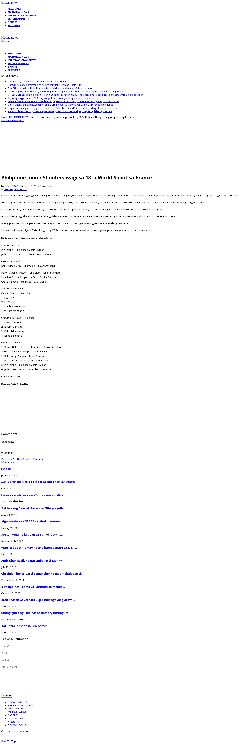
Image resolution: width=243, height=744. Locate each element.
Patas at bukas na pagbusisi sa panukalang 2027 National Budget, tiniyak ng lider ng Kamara (60, 111)
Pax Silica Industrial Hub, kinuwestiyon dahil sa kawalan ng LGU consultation (50, 88)
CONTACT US (15, 718)
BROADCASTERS (17, 702)
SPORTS (13, 22)
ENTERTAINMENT (18, 18)
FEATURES (14, 25)
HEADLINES (14, 8)
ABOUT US (14, 721)
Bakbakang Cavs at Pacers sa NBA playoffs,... (34, 508)
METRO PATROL (17, 711)
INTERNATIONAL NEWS (22, 15)
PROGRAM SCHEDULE (21, 705)
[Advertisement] (121, 148)
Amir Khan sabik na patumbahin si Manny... (32, 561)
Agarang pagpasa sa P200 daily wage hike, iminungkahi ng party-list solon (49, 98)
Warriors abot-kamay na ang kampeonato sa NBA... (39, 548)
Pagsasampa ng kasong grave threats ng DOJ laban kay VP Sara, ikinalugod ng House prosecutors (63, 108)
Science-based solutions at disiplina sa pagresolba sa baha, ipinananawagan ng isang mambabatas (63, 101)
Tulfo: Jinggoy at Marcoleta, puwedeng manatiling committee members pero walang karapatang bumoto (67, 91)
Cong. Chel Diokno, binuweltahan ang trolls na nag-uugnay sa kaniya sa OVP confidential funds (60, 104)
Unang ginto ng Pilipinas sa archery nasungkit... (35, 613)
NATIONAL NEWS (18, 12)
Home (4, 117)
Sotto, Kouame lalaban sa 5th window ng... (32, 534)
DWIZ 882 (10, 186)
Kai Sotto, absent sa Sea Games (24, 626)
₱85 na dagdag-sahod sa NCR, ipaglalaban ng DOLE (37, 81)
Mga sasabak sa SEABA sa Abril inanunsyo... (32, 521)
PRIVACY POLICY (17, 725)
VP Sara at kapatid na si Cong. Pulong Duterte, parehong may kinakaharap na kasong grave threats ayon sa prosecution (75, 94)
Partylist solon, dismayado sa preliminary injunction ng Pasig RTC (45, 84)
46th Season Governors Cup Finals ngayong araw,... (38, 600)
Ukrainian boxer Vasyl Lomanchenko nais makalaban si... (42, 574)
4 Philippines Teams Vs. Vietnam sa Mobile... (33, 587)
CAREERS (13, 715)
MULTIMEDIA (15, 708)
